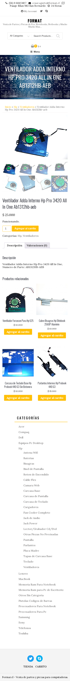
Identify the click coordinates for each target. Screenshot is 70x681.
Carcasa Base (31, 490)
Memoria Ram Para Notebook (37, 584)
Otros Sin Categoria (31, 595)
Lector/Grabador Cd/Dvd (40, 529)
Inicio (8, 106)
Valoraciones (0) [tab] (37, 245)
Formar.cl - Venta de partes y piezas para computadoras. (35, 677)
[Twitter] (41, 11)
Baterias (28, 458)
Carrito (41, 666)
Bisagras (28, 463)
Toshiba (23, 633)
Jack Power (30, 523)
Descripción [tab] (14, 245)
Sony (22, 622)
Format (35, 20)
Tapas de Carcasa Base (37, 556)
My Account (30, 11)
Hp (15, 106)
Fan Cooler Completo (36, 512)
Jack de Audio (31, 518)
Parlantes (29, 545)
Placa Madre (31, 550)
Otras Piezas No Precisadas (40, 534)
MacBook (24, 579)
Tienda (28, 666)
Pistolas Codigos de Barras (35, 600)
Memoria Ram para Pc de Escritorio (41, 589)
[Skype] (46, 11)
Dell (21, 437)
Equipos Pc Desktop (31, 443)
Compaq (24, 432)
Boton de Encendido (36, 474)
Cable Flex (29, 479)
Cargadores (30, 507)
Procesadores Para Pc (32, 611)
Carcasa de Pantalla (35, 496)
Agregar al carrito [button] (18, 331)
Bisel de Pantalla (33, 469)
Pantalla (28, 539)
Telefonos (25, 628)
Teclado (28, 561)
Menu (37, 51)
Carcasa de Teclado (35, 501)
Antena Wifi (30, 452)
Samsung (24, 617)
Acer (21, 426)
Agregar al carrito (25, 228)
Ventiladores (27, 106)
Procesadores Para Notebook (37, 606)
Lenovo (23, 573)
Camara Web (31, 485)
